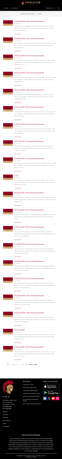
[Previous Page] (8, 364)
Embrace (5, 414)
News (40, 13)
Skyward (5, 411)
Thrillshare (6, 426)
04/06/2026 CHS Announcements (29, 296)
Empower (5, 417)
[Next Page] (27, 364)
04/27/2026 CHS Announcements (29, 56)
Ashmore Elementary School (31, 396)
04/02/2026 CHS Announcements (29, 313)
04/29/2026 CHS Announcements (29, 21)
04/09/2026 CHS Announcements (29, 244)
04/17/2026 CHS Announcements (29, 141)
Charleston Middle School (30, 390)
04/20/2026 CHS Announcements (29, 124)
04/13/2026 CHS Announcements (29, 210)
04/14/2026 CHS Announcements (29, 193)
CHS (16, 176)
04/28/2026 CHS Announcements (29, 38)
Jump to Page (33, 364)
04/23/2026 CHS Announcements (29, 73)
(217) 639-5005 (7, 408)
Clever (4, 423)
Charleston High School (27, 13)
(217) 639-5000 (7, 406)
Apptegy (34, 456)
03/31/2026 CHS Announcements (29, 347)
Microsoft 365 (7, 420)
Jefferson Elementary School (31, 393)
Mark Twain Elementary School (32, 403)
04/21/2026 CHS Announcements (29, 107)
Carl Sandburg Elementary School (30, 400)
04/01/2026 (19, 330)
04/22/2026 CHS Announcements (29, 90)
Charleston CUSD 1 (28, 384)
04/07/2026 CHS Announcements (29, 278)
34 (23, 364)
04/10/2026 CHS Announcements (29, 227)
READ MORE (18, 34)
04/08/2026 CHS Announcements (29, 261)
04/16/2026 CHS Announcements (29, 158)
